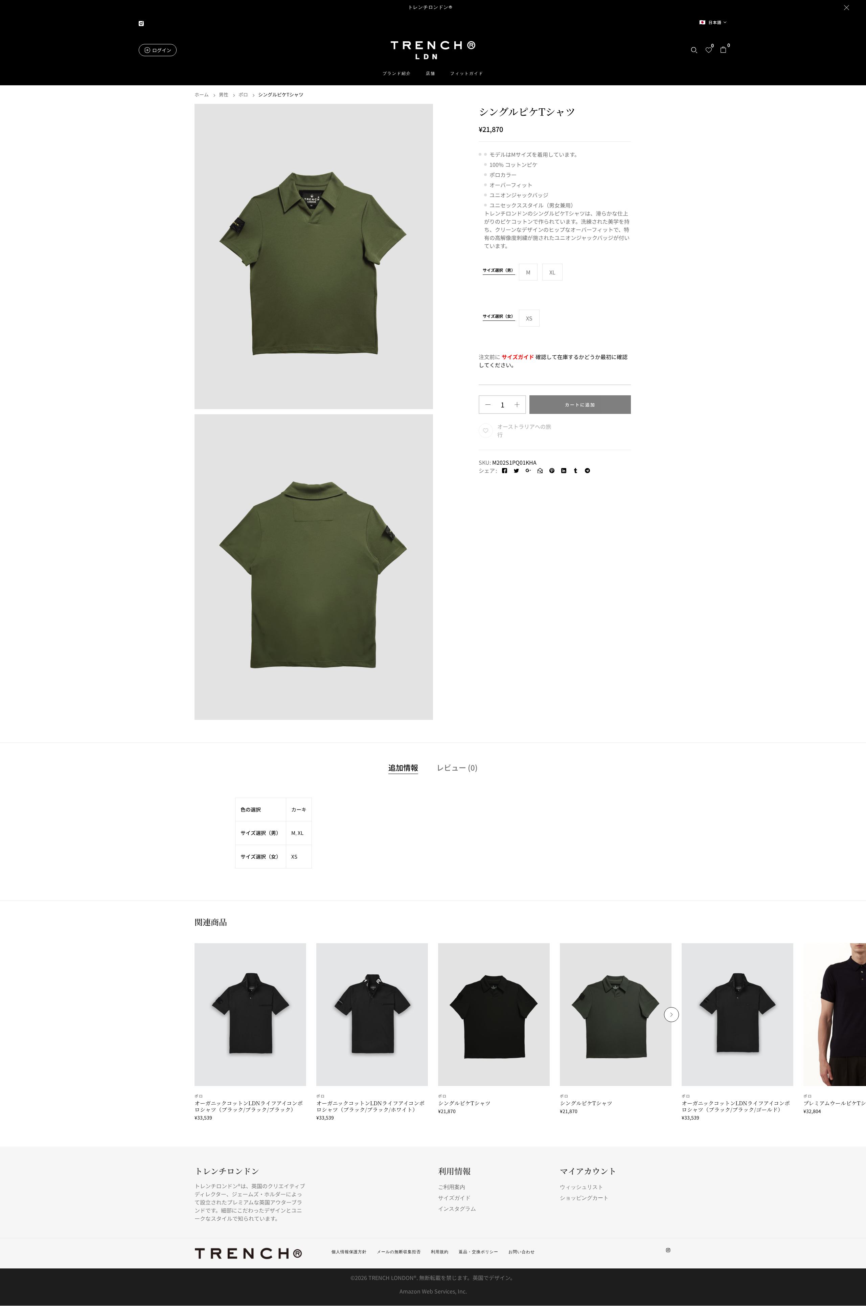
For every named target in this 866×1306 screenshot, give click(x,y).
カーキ (298, 809)
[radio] (528, 272)
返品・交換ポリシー (478, 1251)
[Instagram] (668, 1250)
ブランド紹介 (397, 73)
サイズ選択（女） (499, 316)
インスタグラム (457, 1208)
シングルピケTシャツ (464, 1103)
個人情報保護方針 (349, 1251)
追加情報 (403, 768)
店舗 (430, 73)
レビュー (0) (457, 768)
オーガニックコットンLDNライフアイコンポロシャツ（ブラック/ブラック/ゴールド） (736, 1106)
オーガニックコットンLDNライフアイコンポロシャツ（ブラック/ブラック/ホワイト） (370, 1106)
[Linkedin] (563, 470)
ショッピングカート (584, 1198)
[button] (723, 50)
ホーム (202, 94)
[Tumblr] (575, 470)
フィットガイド (466, 73)
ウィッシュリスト (581, 1187)
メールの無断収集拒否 (399, 1251)
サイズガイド (454, 1198)
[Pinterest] (551, 470)
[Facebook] (504, 470)
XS (294, 856)
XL (300, 832)
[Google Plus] (528, 470)
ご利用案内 (451, 1187)
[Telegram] (587, 470)
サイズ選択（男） (499, 270)
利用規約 (440, 1251)
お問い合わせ (521, 1251)
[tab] (403, 768)
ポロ (243, 94)
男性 (223, 94)
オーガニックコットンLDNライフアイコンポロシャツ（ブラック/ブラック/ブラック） (249, 1106)
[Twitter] (516, 470)
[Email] (540, 470)
